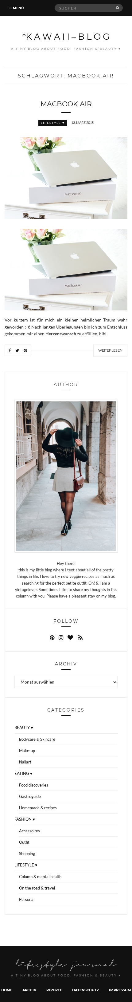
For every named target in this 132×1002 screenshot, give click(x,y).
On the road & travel (37, 888)
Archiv (29, 990)
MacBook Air (66, 103)
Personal (26, 899)
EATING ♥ (23, 773)
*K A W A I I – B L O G (66, 36)
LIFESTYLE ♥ (53, 122)
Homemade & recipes (38, 808)
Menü (18, 8)
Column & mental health (40, 876)
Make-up (27, 750)
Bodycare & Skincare (37, 739)
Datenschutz (85, 990)
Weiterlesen (110, 350)
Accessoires (29, 831)
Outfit (24, 842)
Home (6, 990)
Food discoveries (33, 785)
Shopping (27, 853)
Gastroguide (30, 796)
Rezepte (54, 990)
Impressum (120, 990)
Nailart (25, 762)
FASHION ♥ (24, 819)
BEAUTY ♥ (23, 727)
